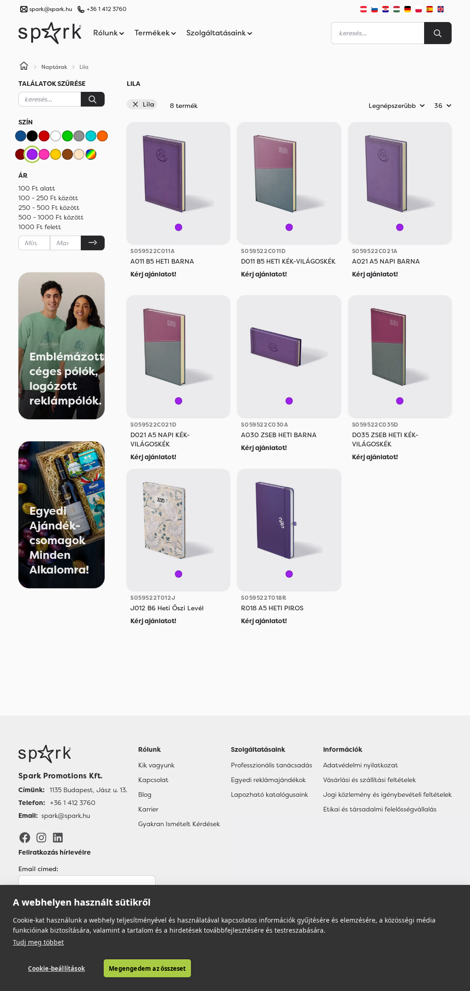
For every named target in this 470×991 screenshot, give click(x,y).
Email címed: (38, 869)
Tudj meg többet (38, 942)
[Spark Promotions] (50, 33)
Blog (144, 794)
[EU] (444, 9)
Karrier (148, 809)
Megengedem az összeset (147, 968)
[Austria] (363, 9)
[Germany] (407, 9)
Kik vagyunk (156, 765)
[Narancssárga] (102, 135)
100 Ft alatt (36, 188)
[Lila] (32, 154)
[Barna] (67, 154)
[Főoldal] (72, 754)
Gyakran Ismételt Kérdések (179, 824)
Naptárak (54, 67)
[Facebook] (24, 837)
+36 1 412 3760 (106, 9)
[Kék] (20, 135)
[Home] (23, 67)
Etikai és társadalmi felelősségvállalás (379, 809)
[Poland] (418, 9)
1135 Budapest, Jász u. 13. (88, 790)
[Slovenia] (374, 9)
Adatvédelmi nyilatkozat (360, 765)
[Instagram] (41, 837)
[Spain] (429, 9)
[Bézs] (78, 154)
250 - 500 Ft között (48, 207)
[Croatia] (385, 9)
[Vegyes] (90, 154)
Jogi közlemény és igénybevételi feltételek (387, 794)
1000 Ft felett (39, 227)
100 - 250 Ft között (48, 198)
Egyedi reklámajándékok (268, 780)
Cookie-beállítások (56, 968)
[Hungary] (396, 9)
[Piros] (44, 135)
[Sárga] (55, 154)
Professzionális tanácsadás (271, 765)
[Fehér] (55, 135)
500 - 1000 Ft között (51, 217)
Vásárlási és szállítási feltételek (369, 780)
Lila (148, 104)
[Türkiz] (90, 135)
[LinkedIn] (57, 837)
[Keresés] (93, 99)
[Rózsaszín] (44, 154)
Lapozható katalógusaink (269, 794)
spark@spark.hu (65, 815)
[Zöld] (67, 135)
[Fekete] (32, 135)
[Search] (438, 33)
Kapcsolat (153, 780)
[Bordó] (20, 154)
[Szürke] (78, 135)
